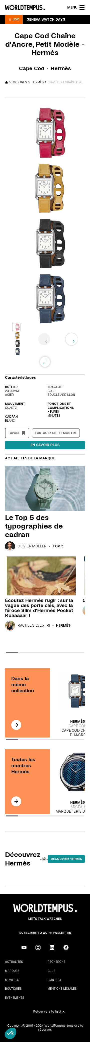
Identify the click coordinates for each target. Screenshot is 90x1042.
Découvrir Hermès (66, 858)
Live (15, 19)
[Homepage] (25, 7)
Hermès (38, 82)
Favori (13, 433)
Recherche (56, 961)
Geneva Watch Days (45, 19)
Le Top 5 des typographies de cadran (34, 525)
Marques (12, 970)
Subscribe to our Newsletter (45, 932)
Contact (55, 979)
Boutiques (13, 988)
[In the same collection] (16, 725)
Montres (20, 82)
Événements (14, 997)
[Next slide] (72, 339)
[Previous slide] (44, 339)
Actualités (14, 961)
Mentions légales (62, 988)
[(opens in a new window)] (24, 947)
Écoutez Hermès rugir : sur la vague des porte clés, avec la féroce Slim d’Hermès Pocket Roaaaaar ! (39, 608)
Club (52, 970)
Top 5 (58, 546)
